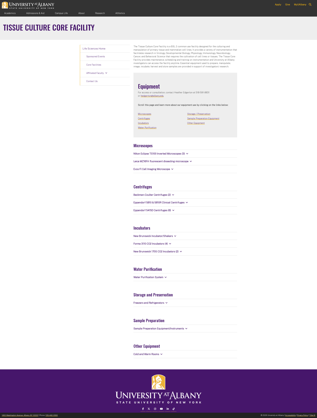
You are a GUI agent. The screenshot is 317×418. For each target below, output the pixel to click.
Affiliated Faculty (95, 73)
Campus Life (61, 13)
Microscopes (144, 114)
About (81, 13)
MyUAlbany (300, 4)
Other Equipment (196, 123)
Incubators (143, 123)
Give (287, 4)
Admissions (35, 13)
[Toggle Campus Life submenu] (73, 13)
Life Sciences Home (94, 48)
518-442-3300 (52, 415)
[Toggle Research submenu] (110, 13)
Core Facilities (93, 64)
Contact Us (92, 81)
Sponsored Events (95, 56)
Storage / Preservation (198, 114)
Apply (278, 4)
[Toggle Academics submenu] (21, 13)
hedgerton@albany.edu (152, 96)
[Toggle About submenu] (90, 13)
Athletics (120, 13)
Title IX (312, 415)
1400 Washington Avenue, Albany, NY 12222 (20, 415)
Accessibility (290, 415)
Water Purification (147, 127)
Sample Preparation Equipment (203, 118)
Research (100, 13)
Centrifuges (144, 118)
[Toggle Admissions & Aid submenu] (49, 13)
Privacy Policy (302, 415)
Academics (10, 13)
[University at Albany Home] (28, 5)
